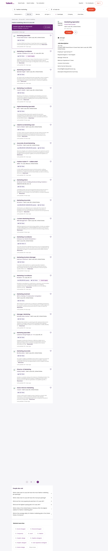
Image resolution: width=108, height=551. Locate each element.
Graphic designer (21, 542)
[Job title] (29, 9)
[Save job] (50, 35)
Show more (44, 44)
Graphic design (21, 538)
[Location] (66, 9)
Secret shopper (21, 529)
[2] (38, 482)
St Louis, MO (22, 19)
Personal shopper (36, 529)
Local (31, 533)
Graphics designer (37, 538)
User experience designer (40, 542)
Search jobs (15, 19)
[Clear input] (46, 9)
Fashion (41, 533)
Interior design (21, 547)
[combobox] (30, 9)
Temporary (20, 533)
